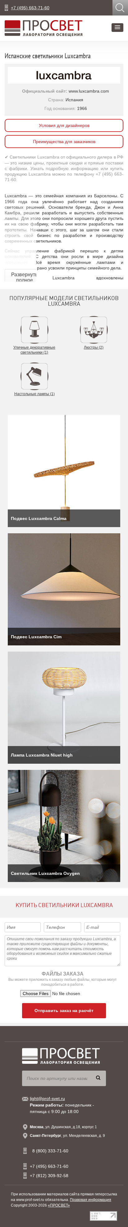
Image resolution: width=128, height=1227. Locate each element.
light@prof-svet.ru (47, 1098)
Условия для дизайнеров (64, 125)
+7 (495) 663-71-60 (30, 7)
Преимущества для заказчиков (64, 141)
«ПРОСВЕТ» (59, 1205)
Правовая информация (90, 1200)
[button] (117, 27)
